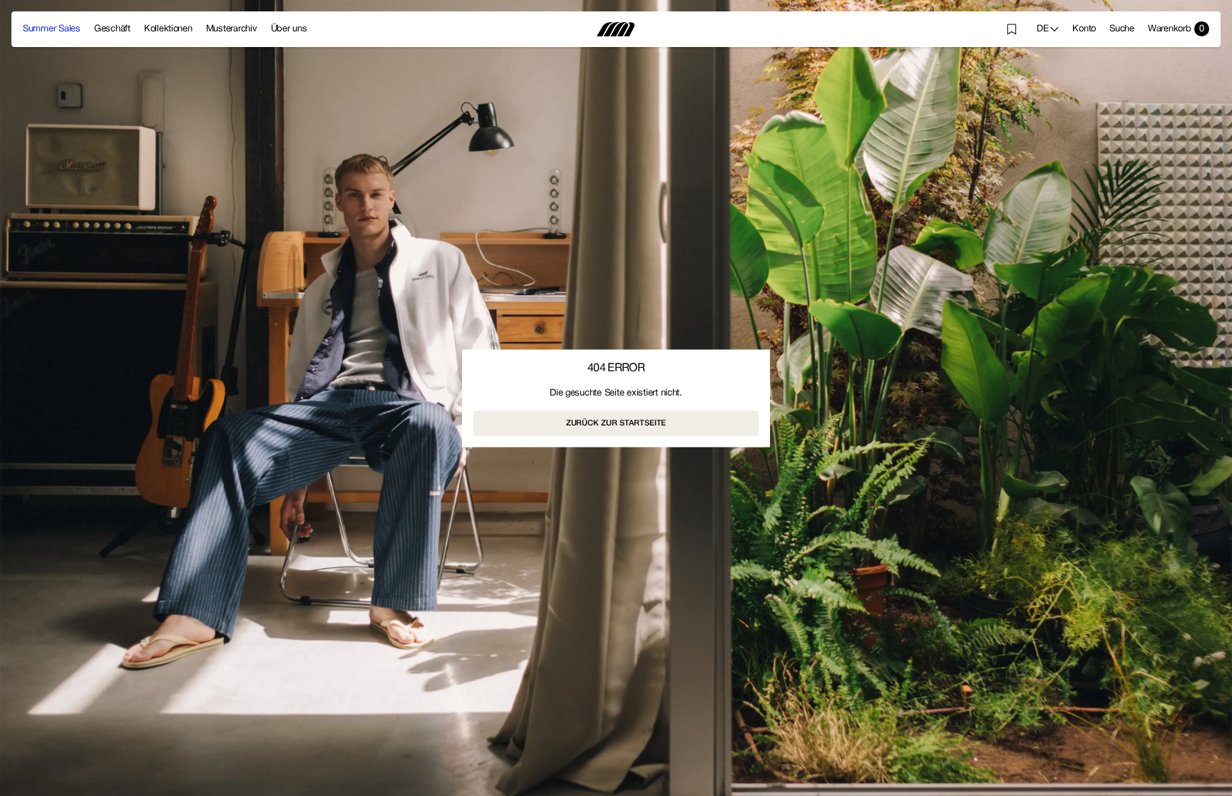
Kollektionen (168, 29)
